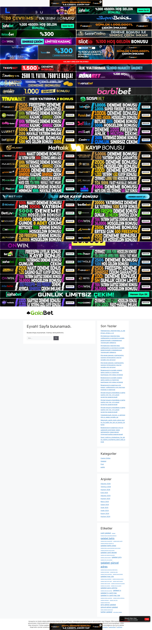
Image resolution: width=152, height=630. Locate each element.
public (103, 467)
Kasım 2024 (105, 513)
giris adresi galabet (108, 605)
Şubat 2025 (105, 504)
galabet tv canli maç (109, 593)
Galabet (103, 461)
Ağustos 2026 (106, 484)
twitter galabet (106, 612)
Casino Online (105, 458)
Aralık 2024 (105, 510)
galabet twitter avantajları (106, 598)
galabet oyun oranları (105, 585)
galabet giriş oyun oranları (106, 559)
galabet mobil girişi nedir (106, 581)
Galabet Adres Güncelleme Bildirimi (108, 535)
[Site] (38, 107)
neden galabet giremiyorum (107, 609)
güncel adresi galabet (109, 607)
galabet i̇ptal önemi (105, 572)
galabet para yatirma (109, 588)
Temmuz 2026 (106, 487)
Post (102, 464)
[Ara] (56, 338)
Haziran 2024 (105, 516)
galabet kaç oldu (114, 572)
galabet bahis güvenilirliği (106, 541)
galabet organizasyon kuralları (118, 583)
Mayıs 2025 (105, 501)
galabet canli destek (109, 553)
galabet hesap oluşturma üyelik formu (109, 569)
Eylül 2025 (104, 493)
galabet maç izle (107, 577)
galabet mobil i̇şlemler (118, 581)
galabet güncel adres (110, 564)
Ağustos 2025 (105, 496)
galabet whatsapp (105, 600)
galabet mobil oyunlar (105, 583)
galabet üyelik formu (105, 602)
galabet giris (117, 557)
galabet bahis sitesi (108, 546)
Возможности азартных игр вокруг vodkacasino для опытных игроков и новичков (113, 387)
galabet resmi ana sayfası (106, 590)
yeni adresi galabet (117, 612)
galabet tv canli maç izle (110, 595)
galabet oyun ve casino (116, 585)
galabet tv (117, 590)
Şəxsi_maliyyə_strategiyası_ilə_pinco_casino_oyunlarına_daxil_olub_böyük (113, 439)
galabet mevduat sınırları (118, 579)
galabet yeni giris (114, 600)
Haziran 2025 (105, 499)
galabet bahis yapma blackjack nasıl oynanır (111, 548)
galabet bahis (107, 538)
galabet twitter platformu (118, 598)
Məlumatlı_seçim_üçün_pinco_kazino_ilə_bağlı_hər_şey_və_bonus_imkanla (113, 422)
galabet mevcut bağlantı (106, 579)
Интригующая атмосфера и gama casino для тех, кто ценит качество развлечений (113, 395)
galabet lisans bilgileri (118, 574)
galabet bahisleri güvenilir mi (107, 543)
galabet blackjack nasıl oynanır (108, 550)
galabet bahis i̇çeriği (117, 541)
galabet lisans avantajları (106, 574)
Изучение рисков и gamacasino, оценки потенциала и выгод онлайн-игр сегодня (112, 357)
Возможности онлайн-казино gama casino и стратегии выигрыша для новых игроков (112, 372)
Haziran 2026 (105, 490)
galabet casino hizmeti (106, 557)
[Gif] (76, 147)
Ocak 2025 (104, 507)
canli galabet (106, 533)
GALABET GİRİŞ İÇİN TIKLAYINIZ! (76, 62)
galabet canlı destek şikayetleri (108, 555)
